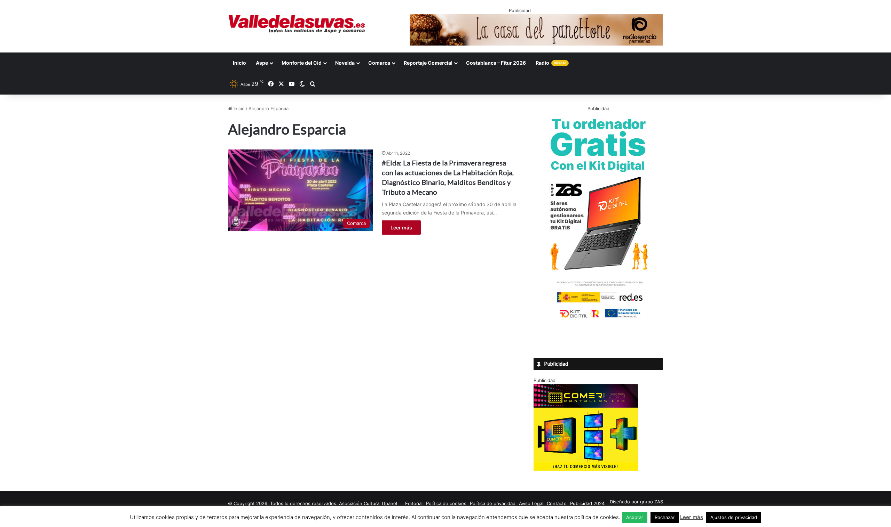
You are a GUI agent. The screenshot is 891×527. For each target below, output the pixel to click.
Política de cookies (446, 503)
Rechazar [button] (665, 517)
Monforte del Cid (302, 63)
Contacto (557, 503)
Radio (551, 63)
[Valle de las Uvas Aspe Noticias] (297, 24)
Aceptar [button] (634, 517)
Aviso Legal (531, 503)
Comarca (379, 63)
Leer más (401, 227)
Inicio (239, 63)
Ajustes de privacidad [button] (733, 517)
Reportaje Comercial (428, 63)
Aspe (262, 63)
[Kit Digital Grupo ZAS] (598, 319)
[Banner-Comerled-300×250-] (586, 469)
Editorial (414, 503)
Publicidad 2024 (587, 503)
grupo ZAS (651, 501)
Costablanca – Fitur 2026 (496, 63)
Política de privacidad (492, 503)
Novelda (345, 63)
